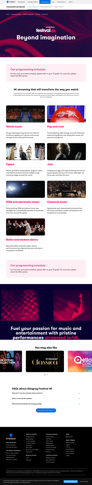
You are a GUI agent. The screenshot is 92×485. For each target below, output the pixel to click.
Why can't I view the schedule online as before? (27, 393)
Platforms (48, 451)
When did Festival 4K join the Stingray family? (27, 404)
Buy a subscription (50, 460)
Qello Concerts (49, 441)
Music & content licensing (12, 453)
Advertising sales (11, 442)
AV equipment (29, 445)
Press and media (70, 453)
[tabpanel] (46, 361)
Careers (68, 455)
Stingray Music (49, 443)
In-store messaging (30, 441)
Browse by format (10, 457)
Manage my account (50, 457)
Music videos (29, 447)
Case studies (29, 451)
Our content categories (11, 459)
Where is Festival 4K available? (22, 398)
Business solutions (31, 434)
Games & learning (50, 449)
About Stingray (70, 440)
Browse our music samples (32, 449)
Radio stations (69, 436)
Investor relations (70, 451)
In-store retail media (11, 445)
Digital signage (29, 439)
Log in (27, 457)
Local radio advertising (11, 447)
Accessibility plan (70, 449)
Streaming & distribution (13, 450)
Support (68, 444)
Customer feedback (30, 443)
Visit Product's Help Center (45, 410)
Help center (29, 460)
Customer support (50, 462)
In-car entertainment (11, 455)
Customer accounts (52, 455)
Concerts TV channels (51, 447)
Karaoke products (50, 436)
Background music (30, 436)
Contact (68, 447)
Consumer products (15, 7)
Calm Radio (48, 439)
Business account (31, 455)
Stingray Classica (50, 445)
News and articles (70, 442)
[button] (70, 2)
